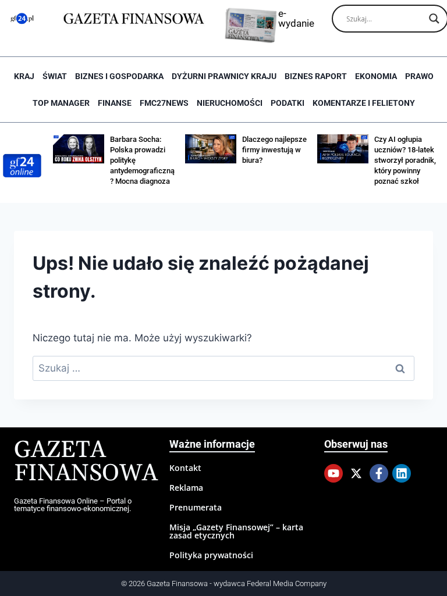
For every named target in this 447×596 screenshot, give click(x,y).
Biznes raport (316, 76)
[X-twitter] (356, 473)
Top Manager (61, 103)
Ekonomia (376, 76)
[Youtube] (333, 473)
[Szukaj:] (223, 368)
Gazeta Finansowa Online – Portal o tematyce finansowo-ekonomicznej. (73, 505)
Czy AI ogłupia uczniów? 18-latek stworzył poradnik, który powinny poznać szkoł (405, 160)
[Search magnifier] (434, 18)
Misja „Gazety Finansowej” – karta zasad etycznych (236, 531)
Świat (54, 76)
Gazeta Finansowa (86, 462)
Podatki (287, 103)
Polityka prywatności (211, 555)
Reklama (186, 487)
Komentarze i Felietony (364, 103)
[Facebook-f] (379, 473)
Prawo (419, 76)
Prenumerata (195, 507)
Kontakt (185, 467)
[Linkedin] (401, 473)
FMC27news (164, 103)
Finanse (115, 103)
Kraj (24, 76)
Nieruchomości (229, 103)
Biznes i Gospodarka (119, 76)
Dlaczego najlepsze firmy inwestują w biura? (274, 150)
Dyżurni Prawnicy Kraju (224, 76)
